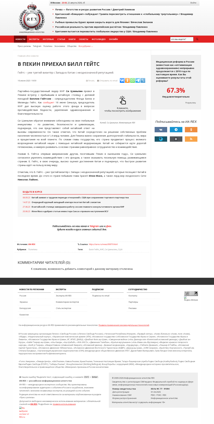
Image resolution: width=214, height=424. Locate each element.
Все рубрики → (86, 46)
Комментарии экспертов (67, 302)
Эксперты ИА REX (63, 295)
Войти (193, 2)
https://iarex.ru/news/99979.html (103, 244)
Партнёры (133, 302)
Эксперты (34, 39)
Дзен (108, 226)
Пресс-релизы (24, 46)
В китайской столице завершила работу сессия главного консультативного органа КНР (78, 206)
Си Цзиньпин (111, 249)
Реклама (132, 308)
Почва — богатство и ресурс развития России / (95, 9)
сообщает (48, 102)
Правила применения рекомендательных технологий (124, 325)
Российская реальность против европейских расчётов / (101, 26)
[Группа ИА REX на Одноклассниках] (191, 129)
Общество (72, 46)
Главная (21, 56)
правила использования (64, 404)
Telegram (37, 46)
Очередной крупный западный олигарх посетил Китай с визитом (66, 202)
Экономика (59, 46)
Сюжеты (83, 39)
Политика (47, 46)
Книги (72, 39)
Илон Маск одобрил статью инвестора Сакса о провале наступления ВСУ (70, 211)
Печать (91, 80)
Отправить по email (108, 80)
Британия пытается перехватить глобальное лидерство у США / (106, 31)
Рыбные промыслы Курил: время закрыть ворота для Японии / (104, 22)
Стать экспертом (63, 308)
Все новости (33, 56)
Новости (20, 39)
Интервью (48, 39)
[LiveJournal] (161, 139)
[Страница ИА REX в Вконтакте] (161, 129)
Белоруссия (25, 308)
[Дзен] (176, 139)
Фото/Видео (99, 39)
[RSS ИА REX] (191, 139)
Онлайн (113, 39)
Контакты (133, 295)
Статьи (61, 39)
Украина (24, 302)
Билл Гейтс (94, 249)
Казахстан (24, 314)
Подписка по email (100, 295)
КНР (102, 249)
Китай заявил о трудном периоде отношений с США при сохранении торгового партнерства (80, 197)
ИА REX (31, 244)
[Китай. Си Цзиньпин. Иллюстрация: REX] (123, 104)
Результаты (190, 102)
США (120, 249)
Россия (23, 295)
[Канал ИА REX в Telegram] (176, 129)
